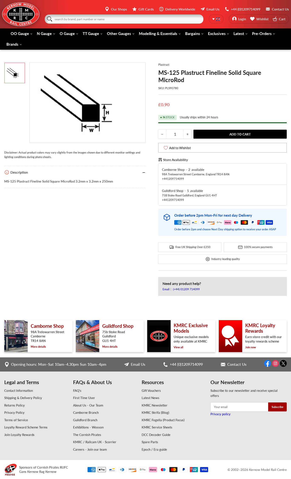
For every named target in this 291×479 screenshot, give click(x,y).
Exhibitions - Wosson (88, 427)
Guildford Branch (85, 420)
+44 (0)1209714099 (186, 364)
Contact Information (18, 390)
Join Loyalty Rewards (19, 435)
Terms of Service (16, 420)
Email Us (138, 364)
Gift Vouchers (151, 390)
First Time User (84, 398)
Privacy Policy (14, 412)
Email (166, 289)
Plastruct (163, 64)
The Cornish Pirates (87, 435)
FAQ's (77, 390)
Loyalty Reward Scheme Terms (26, 427)
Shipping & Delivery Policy (23, 398)
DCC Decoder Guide (156, 435)
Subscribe (277, 407)
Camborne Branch (86, 412)
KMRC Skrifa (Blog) (155, 412)
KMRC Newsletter (154, 405)
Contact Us (236, 364)
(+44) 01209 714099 (186, 289)
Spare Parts (150, 442)
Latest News (150, 398)
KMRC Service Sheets (157, 427)
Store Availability (175, 160)
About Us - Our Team (88, 405)
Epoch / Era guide (154, 449)
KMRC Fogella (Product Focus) (163, 420)
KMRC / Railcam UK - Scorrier (94, 442)
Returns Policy (14, 405)
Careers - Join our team (90, 449)
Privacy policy (220, 414)
